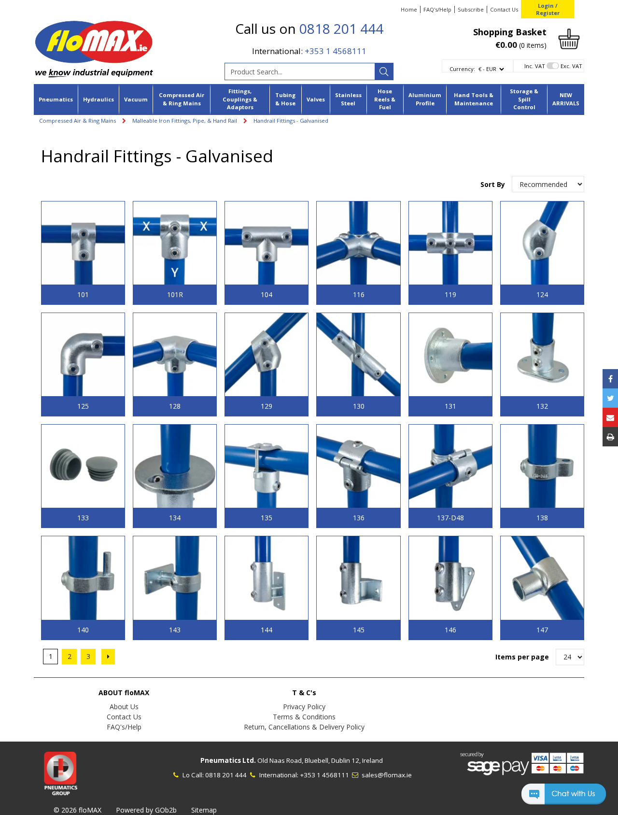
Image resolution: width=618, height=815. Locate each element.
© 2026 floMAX (77, 810)
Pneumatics (56, 99)
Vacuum (136, 99)
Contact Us (504, 9)
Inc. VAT (534, 66)
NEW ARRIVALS (565, 99)
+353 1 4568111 (335, 51)
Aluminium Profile (424, 99)
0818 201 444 (341, 28)
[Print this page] (610, 436)
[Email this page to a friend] (610, 417)
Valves (316, 99)
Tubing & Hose (285, 99)
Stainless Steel (348, 99)
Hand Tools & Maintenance (473, 99)
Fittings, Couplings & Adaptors (240, 99)
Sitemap (204, 810)
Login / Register (548, 9)
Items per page (522, 656)
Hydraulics (98, 99)
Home (409, 9)
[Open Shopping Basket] (569, 38)
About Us (124, 706)
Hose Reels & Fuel (384, 99)
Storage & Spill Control (524, 99)
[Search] (384, 71)
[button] (563, 798)
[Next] (108, 657)
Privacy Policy (304, 706)
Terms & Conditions (304, 716)
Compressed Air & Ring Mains (181, 99)
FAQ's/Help (437, 9)
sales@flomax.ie (386, 775)
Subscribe (471, 9)
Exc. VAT (571, 66)
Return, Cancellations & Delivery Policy (304, 726)
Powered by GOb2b (146, 810)
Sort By (493, 184)
